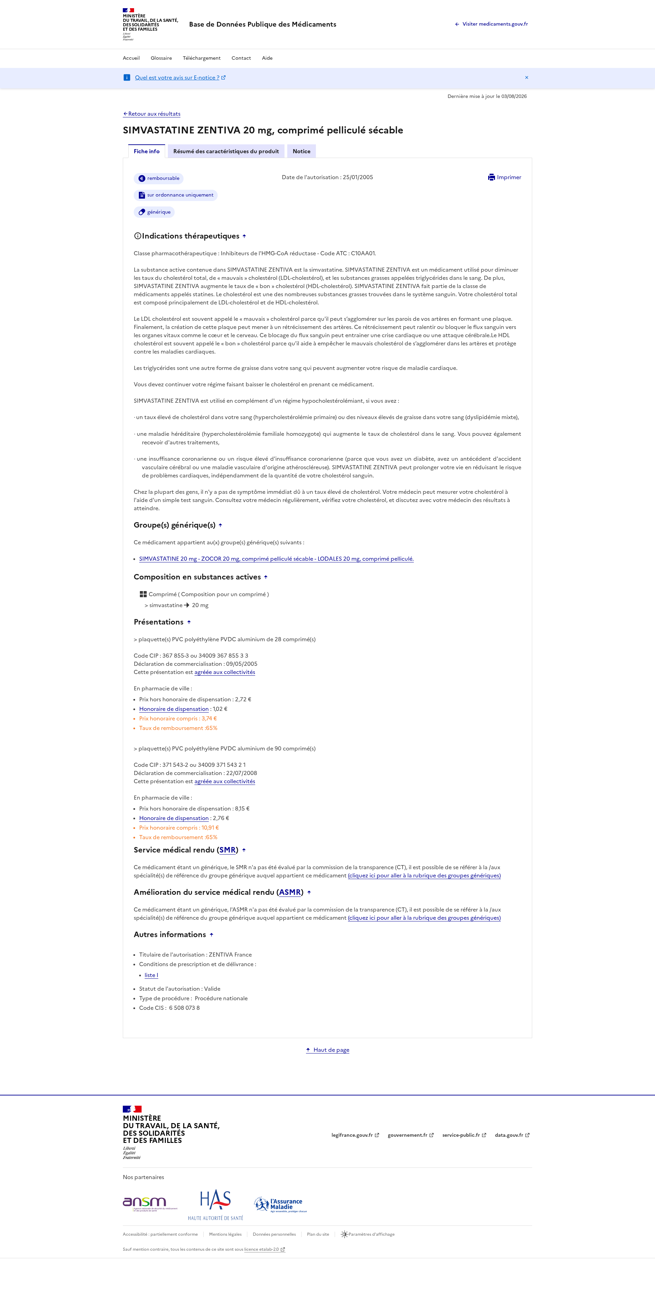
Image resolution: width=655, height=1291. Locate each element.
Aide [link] (267, 58)
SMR (227, 850)
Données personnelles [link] (274, 1234)
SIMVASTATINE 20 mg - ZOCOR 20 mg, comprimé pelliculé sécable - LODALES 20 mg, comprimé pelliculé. (276, 559)
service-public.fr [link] (461, 1135)
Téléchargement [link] (202, 58)
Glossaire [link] (161, 58)
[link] (262, 24)
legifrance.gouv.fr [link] (352, 1135)
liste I (151, 975)
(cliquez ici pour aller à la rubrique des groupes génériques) (424, 875)
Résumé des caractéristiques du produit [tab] (226, 151)
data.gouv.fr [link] (509, 1135)
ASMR (290, 892)
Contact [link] (241, 58)
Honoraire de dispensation (174, 709)
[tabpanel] (327, 597)
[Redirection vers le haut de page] (246, 236)
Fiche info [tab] (147, 151)
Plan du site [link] (318, 1234)
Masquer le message (526, 77)
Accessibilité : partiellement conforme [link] (160, 1234)
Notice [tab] (301, 151)
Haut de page (331, 1050)
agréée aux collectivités (224, 672)
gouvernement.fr (407, 1135)
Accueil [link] (131, 58)
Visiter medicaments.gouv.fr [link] (495, 24)
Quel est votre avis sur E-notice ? (177, 77)
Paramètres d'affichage (372, 1234)
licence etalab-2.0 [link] (261, 1249)
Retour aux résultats (154, 114)
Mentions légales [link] (225, 1234)
